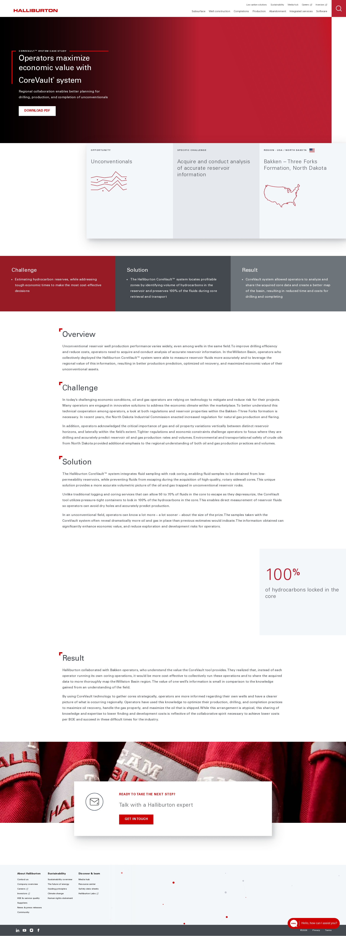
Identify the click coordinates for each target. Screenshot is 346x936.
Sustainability (277, 5)
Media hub (293, 5)
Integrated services (301, 11)
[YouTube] (24, 930)
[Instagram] (31, 930)
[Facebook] (38, 930)
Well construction (219, 11)
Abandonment (277, 11)
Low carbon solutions (256, 5)
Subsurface (198, 11)
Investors (320, 5)
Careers (305, 5)
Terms (328, 930)
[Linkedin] (17, 930)
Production (259, 11)
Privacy (316, 930)
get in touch (136, 819)
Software (321, 11)
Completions (241, 11)
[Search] (339, 8)
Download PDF (37, 110)
